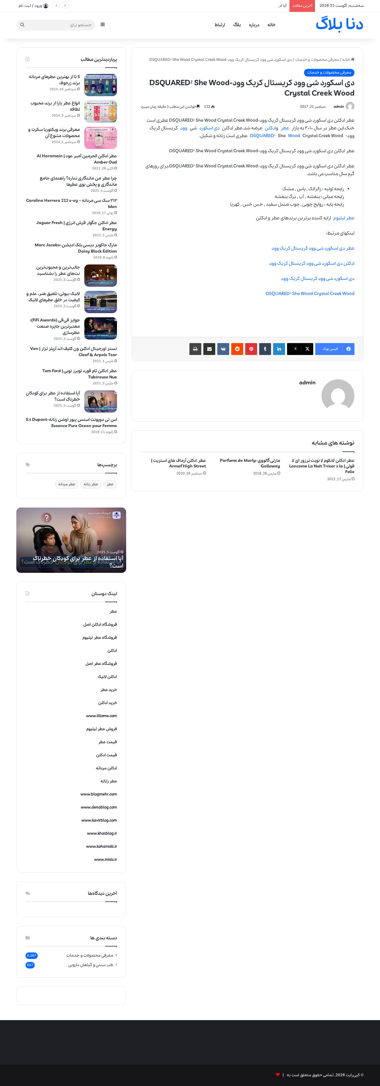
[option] (71, 540)
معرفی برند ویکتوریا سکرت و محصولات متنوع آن (54, 133)
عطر (285, 128)
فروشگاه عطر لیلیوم (100, 637)
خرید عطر (108, 690)
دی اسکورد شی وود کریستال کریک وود (317, 278)
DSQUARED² (263, 136)
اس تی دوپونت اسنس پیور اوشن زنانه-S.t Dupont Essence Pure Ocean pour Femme (71, 423)
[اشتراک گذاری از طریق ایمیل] (209, 349)
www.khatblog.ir (102, 833)
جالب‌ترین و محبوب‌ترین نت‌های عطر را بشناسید (58, 270)
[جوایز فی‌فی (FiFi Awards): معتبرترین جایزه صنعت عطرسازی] (100, 328)
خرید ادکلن (107, 703)
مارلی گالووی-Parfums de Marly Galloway (250, 463)
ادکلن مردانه (106, 768)
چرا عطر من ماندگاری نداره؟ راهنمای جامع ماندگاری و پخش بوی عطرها (78, 181)
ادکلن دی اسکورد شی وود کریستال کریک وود (311, 263)
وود (183, 128)
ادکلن (270, 128)
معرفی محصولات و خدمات (317, 60)
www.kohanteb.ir (101, 846)
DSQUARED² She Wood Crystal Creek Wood (310, 294)
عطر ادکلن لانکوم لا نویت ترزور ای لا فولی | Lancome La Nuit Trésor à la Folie (321, 466)
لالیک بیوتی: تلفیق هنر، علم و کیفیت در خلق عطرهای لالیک (53, 297)
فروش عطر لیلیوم (101, 729)
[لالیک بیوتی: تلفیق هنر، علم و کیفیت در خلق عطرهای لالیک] (100, 302)
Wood (294, 136)
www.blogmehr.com (98, 794)
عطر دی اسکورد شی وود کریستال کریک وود (313, 248)
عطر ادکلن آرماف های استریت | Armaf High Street (178, 463)
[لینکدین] (279, 349)
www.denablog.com (99, 807)
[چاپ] (195, 349)
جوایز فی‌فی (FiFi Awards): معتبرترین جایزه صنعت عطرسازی (55, 326)
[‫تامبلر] (265, 349)
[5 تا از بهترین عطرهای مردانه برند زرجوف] (100, 85)
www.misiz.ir (105, 860)
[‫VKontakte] (223, 349)
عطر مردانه (66, 484)
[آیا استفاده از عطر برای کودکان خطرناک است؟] (100, 401)
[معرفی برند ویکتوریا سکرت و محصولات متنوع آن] (100, 138)
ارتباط (220, 25)
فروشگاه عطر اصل (101, 664)
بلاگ (237, 25)
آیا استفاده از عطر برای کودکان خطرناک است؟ (248, 6)
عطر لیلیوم (343, 218)
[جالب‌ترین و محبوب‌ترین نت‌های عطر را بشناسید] (100, 275)
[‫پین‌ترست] (251, 349)
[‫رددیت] (237, 349)
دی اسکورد (209, 128)
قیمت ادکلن (106, 755)
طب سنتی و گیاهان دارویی (90, 965)
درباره (254, 25)
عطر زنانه (91, 484)
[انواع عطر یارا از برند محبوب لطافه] (100, 111)
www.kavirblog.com (99, 820)
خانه (271, 25)
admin (339, 106)
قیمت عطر (107, 742)
